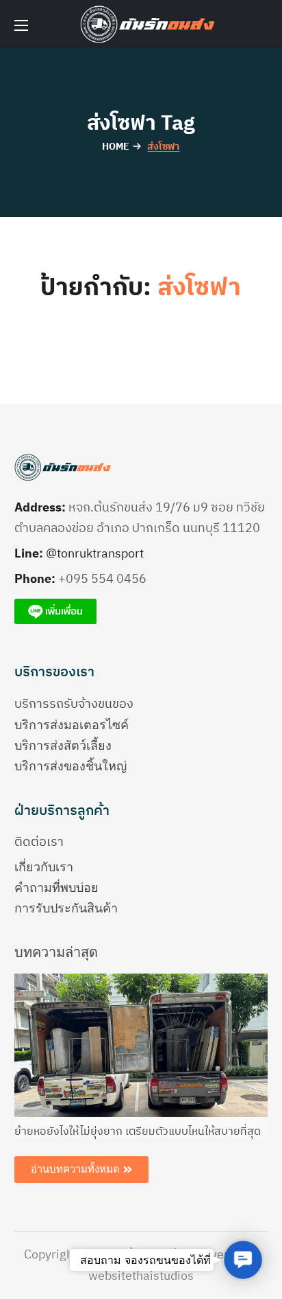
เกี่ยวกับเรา (43, 867)
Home (115, 146)
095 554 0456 (106, 579)
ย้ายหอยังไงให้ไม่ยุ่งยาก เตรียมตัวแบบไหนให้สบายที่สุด (137, 1132)
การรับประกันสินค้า (66, 908)
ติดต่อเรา (39, 842)
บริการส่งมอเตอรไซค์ (71, 725)
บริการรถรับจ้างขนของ (73, 704)
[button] (242, 1259)
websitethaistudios (141, 1276)
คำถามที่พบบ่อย (56, 888)
